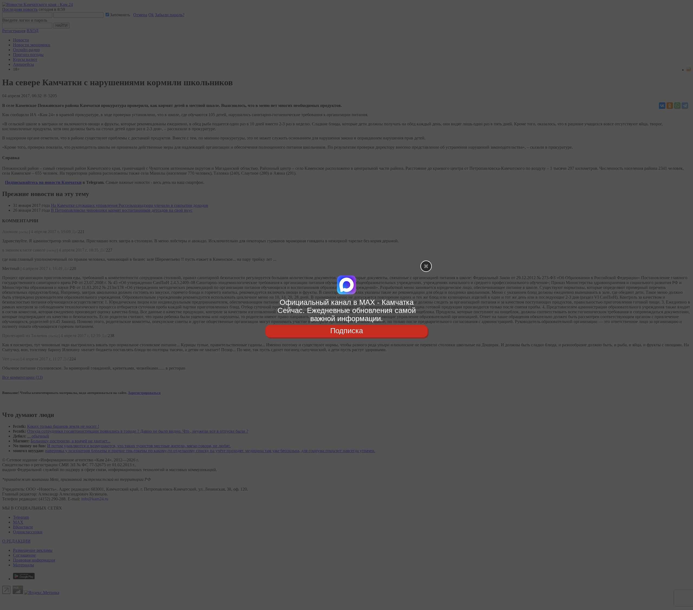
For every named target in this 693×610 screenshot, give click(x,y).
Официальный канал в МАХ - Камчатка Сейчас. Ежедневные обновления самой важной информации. (346, 310)
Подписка (346, 331)
